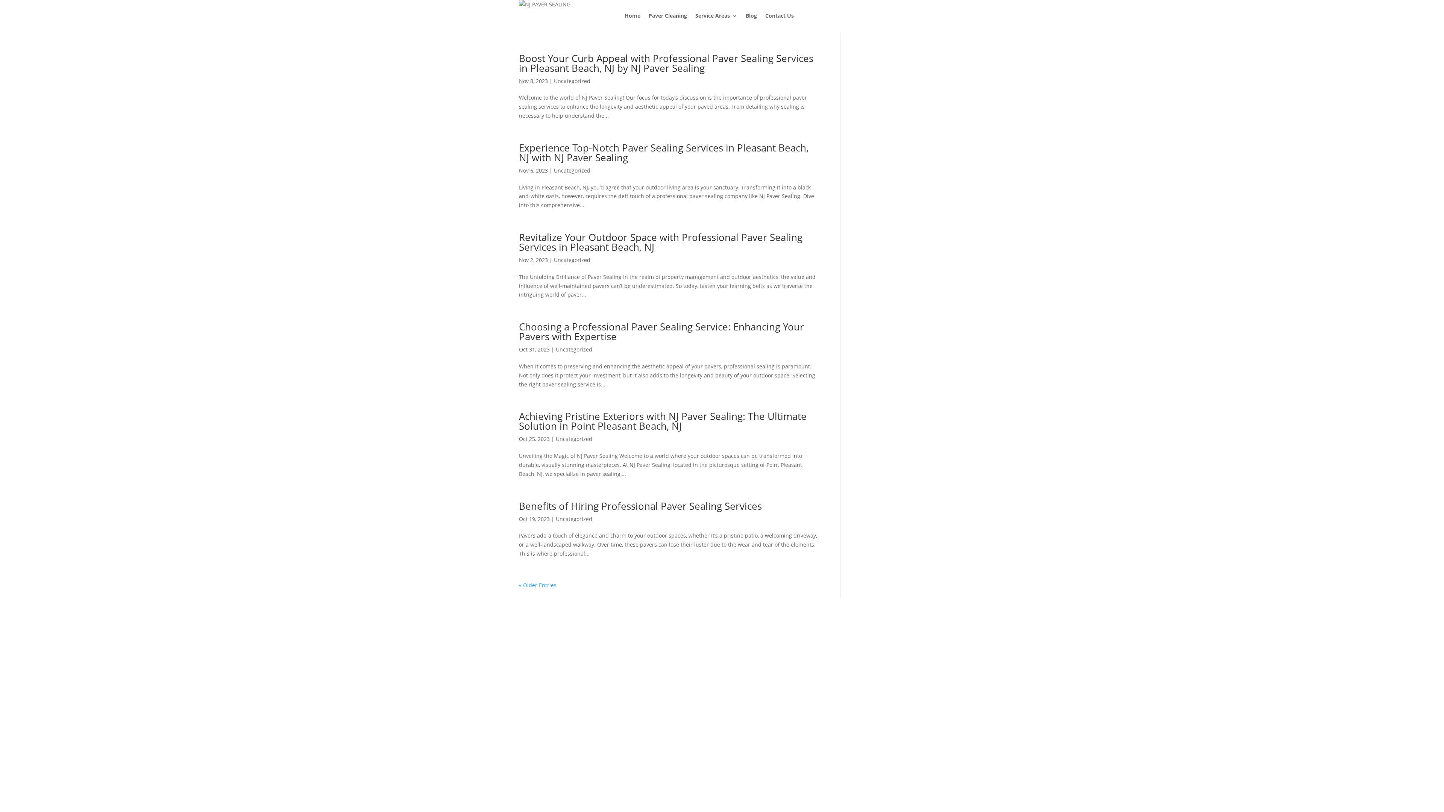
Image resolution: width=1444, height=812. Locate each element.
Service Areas (712, 15)
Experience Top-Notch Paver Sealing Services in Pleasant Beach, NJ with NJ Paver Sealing (663, 152)
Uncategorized (572, 81)
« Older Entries (538, 585)
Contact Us (779, 15)
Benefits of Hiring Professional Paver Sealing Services (640, 506)
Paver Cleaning (668, 15)
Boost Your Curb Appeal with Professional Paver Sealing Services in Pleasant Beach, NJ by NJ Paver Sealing (666, 63)
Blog (751, 15)
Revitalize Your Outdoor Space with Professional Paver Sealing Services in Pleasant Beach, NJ (660, 242)
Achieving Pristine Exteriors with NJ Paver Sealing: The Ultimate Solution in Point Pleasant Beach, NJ (663, 421)
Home (632, 15)
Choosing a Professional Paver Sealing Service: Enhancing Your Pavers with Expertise (661, 331)
